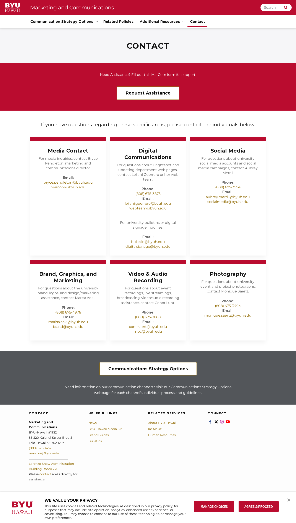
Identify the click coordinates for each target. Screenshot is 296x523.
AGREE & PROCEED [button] (258, 506)
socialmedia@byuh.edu (227, 202)
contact (45, 474)
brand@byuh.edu (68, 327)
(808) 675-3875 (148, 194)
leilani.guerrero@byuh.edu (148, 203)
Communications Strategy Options (148, 368)
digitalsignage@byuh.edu (148, 246)
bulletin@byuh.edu (148, 242)
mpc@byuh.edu (148, 331)
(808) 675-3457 (40, 448)
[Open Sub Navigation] (97, 22)
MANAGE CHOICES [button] (214, 506)
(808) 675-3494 (228, 306)
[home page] (12, 7)
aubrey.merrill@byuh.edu (228, 197)
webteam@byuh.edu (148, 208)
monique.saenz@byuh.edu (227, 315)
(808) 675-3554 (228, 187)
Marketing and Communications (72, 7)
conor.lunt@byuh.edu (148, 327)
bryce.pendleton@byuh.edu (68, 182)
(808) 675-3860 (148, 317)
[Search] (285, 7)
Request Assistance (148, 93)
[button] (289, 500)
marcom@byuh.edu (68, 187)
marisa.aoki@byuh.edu (68, 322)
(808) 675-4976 (68, 312)
